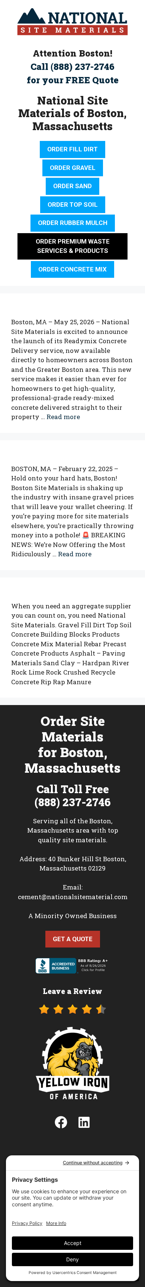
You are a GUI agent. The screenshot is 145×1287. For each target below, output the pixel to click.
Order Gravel (73, 167)
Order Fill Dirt (72, 149)
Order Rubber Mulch (72, 222)
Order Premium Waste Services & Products (73, 246)
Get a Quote (73, 939)
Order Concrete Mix (72, 269)
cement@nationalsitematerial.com (73, 896)
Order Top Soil (73, 204)
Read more (63, 416)
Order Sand (72, 186)
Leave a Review (72, 991)
